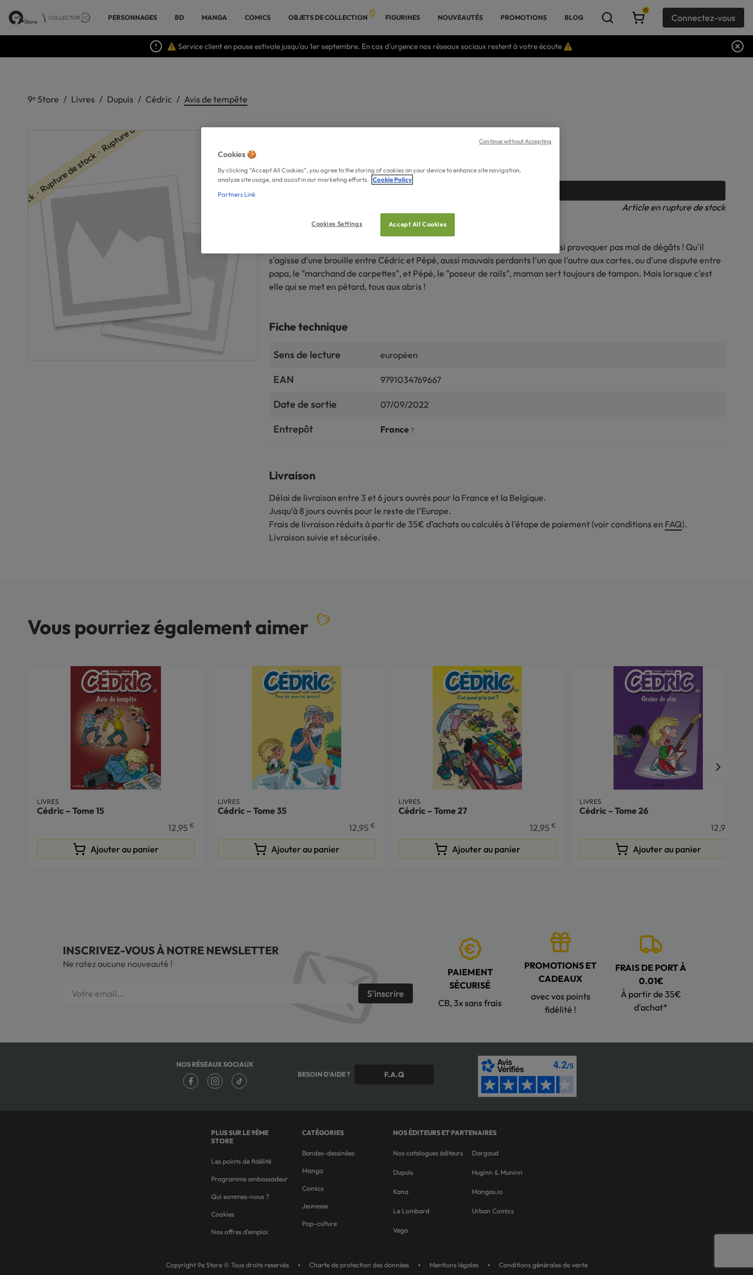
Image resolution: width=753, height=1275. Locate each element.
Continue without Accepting (515, 141)
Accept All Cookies (418, 224)
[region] (380, 190)
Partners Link (237, 194)
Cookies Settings (336, 224)
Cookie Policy (392, 179)
